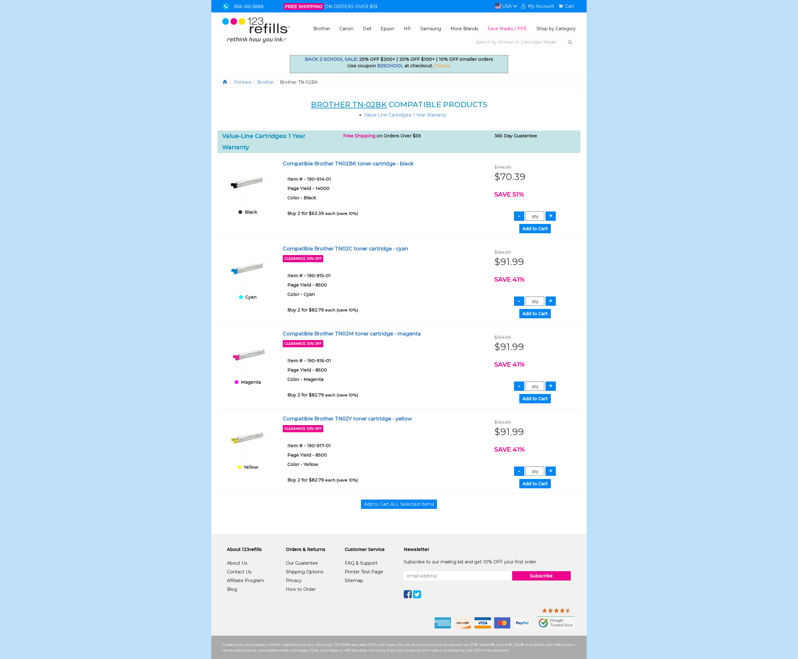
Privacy (294, 580)
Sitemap (354, 580)
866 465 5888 (249, 6)
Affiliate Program (245, 580)
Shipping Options (304, 572)
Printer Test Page (364, 572)
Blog (232, 589)
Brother (321, 28)
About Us (237, 563)
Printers (242, 82)
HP (407, 28)
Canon (346, 28)
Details (442, 66)
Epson (387, 28)
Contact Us (239, 572)
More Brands (464, 28)
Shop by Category (556, 28)
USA (507, 6)
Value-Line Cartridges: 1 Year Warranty (405, 115)
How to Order (301, 589)
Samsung (430, 28)
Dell (367, 28)
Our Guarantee (302, 563)
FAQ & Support (361, 563)
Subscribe (541, 576)
